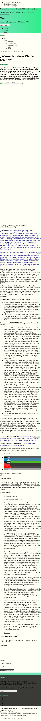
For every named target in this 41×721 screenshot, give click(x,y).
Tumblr (6, 30)
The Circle (36, 437)
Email (5, 32)
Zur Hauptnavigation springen (13, 2)
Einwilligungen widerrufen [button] (17, 715)
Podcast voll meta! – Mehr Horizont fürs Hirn (23, 9)
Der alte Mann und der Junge (12, 702)
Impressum (18, 712)
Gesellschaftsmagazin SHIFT (17, 486)
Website (2, 667)
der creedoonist (8, 703)
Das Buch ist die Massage (19, 450)
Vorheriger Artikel (5, 473)
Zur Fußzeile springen (10, 6)
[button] (7, 457)
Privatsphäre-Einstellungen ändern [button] (10, 713)
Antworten (7, 633)
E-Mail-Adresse (5, 663)
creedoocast (7, 698)
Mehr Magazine (5, 25)
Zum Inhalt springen (10, 4)
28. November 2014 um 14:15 (13, 499)
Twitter (6, 28)
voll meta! (7, 705)
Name (2, 660)
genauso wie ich (21, 438)
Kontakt (11, 712)
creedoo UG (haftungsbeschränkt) (23, 708)
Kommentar (4, 645)
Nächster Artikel (16, 473)
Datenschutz (3, 712)
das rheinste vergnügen (11, 700)
